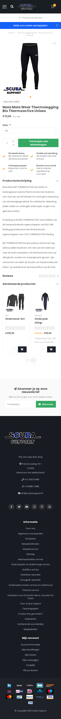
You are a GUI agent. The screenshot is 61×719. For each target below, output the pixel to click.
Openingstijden (30, 608)
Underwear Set (15, 318)
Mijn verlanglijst (30, 659)
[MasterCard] (9, 696)
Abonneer (47, 404)
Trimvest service (30, 590)
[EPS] (9, 691)
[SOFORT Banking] (50, 685)
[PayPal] (29, 696)
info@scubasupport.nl (31, 493)
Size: (6, 125)
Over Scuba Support (30, 603)
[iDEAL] (29, 691)
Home (11, 32)
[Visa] (50, 696)
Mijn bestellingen (30, 649)
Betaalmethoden (30, 543)
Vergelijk (30, 665)
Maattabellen (30, 629)
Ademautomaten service (30, 559)
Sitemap (30, 554)
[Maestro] (50, 691)
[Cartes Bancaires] (40, 685)
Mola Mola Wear (11, 102)
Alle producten (30, 670)
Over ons (30, 528)
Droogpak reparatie (30, 579)
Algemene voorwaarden (30, 533)
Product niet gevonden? (30, 613)
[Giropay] (19, 691)
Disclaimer (30, 538)
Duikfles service (30, 569)
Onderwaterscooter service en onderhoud (30, 584)
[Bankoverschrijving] (19, 685)
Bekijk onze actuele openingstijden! (30, 25)
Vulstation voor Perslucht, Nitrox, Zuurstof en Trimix (30, 597)
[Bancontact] (19, 696)
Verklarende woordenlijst (30, 624)
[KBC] (40, 691)
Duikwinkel (30, 618)
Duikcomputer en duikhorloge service (30, 564)
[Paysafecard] (40, 696)
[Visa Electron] (30, 702)
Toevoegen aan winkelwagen (38, 143)
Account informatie (30, 644)
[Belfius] (29, 685)
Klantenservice (30, 549)
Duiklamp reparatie (30, 574)
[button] (30, 97)
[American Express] (9, 685)
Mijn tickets (30, 654)
